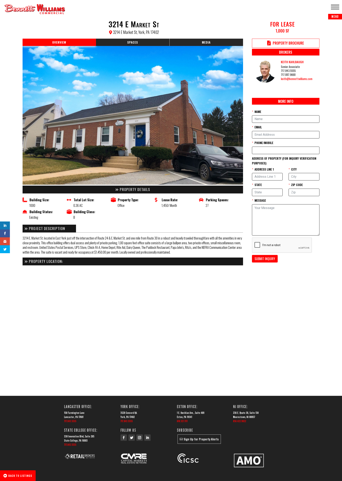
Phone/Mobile (264, 142)
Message (260, 200)
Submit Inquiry (265, 258)
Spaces (132, 42)
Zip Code (297, 184)
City (294, 169)
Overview (59, 42)
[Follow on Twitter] (131, 437)
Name (258, 111)
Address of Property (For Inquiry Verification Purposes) (284, 160)
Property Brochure (288, 43)
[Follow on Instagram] (139, 437)
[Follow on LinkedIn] (147, 437)
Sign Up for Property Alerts (201, 439)
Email (258, 127)
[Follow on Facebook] (124, 437)
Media (206, 42)
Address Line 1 (264, 169)
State (258, 184)
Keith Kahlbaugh (292, 62)
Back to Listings (20, 475)
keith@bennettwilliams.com (296, 79)
